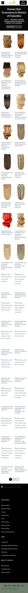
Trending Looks (5, 569)
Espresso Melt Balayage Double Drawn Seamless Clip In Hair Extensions (6, 115)
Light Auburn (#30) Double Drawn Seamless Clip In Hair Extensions (6, 324)
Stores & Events (6, 509)
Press (3, 518)
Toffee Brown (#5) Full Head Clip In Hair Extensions (21, 379)
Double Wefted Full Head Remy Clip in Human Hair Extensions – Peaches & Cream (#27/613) (20, 115)
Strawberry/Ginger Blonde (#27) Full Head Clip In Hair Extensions (6, 205)
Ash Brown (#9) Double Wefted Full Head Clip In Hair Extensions (6, 439)
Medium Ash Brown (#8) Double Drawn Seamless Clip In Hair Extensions (20, 295)
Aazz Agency (14, 591)
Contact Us (4, 542)
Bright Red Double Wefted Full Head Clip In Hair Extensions (7, 232)
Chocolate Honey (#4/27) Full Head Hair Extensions (21, 351)
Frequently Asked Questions (9, 545)
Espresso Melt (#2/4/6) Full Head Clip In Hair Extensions (6, 295)
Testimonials (5, 522)
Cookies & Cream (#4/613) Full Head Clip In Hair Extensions (20, 205)
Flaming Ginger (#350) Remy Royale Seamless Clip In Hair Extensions (21, 55)
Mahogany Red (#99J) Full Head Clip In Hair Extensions (7, 408)
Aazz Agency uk (22, 588)
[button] (2, 2)
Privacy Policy (5, 528)
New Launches (5, 525)
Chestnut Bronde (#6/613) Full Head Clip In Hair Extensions (20, 175)
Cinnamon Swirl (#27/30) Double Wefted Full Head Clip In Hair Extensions (7, 55)
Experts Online (5, 572)
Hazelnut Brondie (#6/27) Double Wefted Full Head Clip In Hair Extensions (21, 469)
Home (6, 20)
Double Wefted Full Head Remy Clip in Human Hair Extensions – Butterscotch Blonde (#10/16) (20, 235)
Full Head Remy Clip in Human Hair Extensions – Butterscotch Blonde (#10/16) (7, 266)
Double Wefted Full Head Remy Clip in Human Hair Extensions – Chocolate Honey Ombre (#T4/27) (6, 84)
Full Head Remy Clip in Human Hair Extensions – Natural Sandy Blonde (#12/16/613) (7, 470)
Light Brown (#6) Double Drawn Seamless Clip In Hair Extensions (6, 380)
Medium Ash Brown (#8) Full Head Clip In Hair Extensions (20, 144)
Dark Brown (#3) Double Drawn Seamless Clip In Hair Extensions (6, 352)
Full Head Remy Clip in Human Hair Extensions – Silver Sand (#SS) (21, 265)
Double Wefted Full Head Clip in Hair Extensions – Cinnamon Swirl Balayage (6, 145)
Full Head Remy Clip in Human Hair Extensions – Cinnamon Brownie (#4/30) (7, 176)
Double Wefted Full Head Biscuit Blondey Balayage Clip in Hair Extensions (20, 83)
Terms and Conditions (7, 532)
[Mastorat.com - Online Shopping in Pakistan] (12, 2)
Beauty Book (5, 565)
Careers (3, 512)
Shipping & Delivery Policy (9, 549)
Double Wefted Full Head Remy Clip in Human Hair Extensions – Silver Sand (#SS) (20, 410)
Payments (4, 552)
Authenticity (5, 515)
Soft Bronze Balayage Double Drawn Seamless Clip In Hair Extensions (20, 324)
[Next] (17, 479)
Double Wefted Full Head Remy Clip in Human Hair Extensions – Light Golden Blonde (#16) (20, 440)
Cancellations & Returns (8, 555)
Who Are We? (5, 505)
